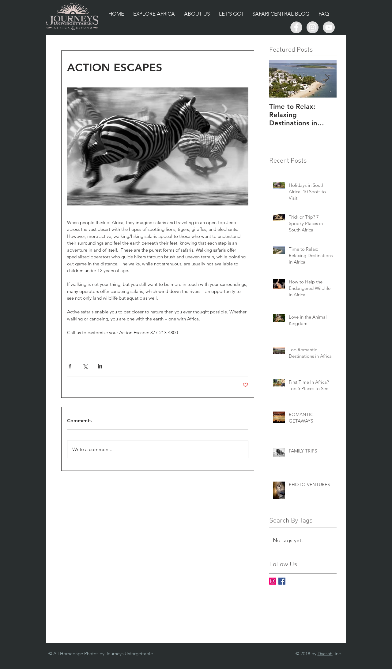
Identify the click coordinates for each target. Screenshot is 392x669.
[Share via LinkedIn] (100, 366)
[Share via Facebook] (70, 366)
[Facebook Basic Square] (281, 581)
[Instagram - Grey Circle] (312, 27)
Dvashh (325, 653)
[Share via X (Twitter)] (85, 366)
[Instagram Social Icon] (272, 581)
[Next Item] (327, 78)
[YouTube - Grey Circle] (329, 27)
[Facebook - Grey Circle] (296, 27)
